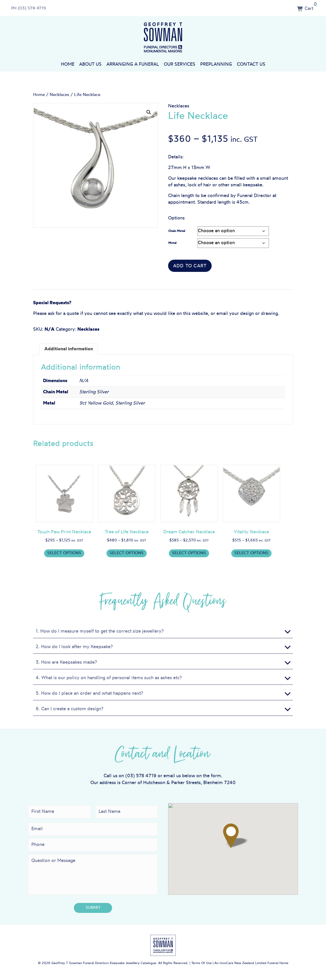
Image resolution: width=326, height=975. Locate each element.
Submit (93, 908)
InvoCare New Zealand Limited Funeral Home (254, 963)
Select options (64, 553)
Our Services (179, 64)
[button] (148, 112)
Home (67, 64)
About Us (90, 64)
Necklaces (59, 95)
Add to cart (190, 266)
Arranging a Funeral (132, 64)
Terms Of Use (201, 963)
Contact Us (251, 64)
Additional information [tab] (68, 349)
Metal (172, 243)
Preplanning (216, 64)
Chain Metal (176, 231)
